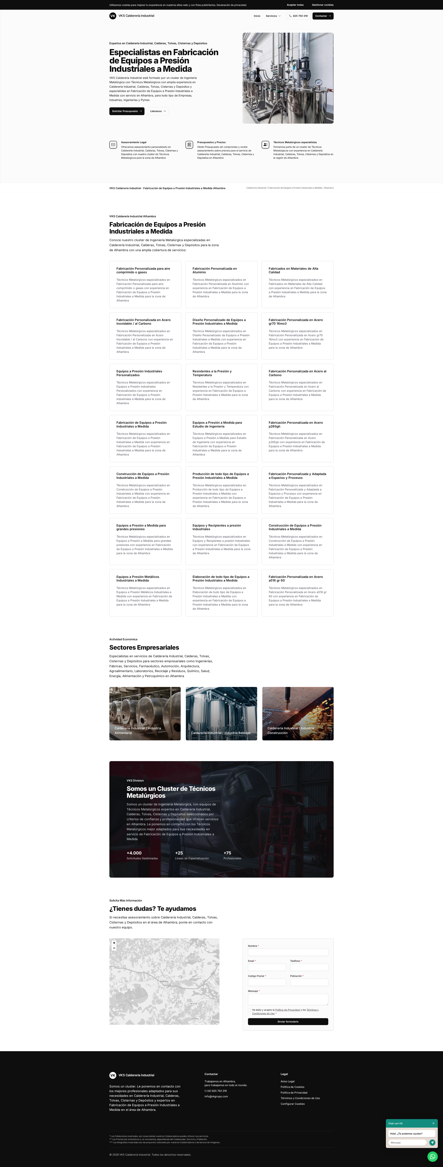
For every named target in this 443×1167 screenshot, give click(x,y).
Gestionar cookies (323, 4)
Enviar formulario (288, 1021)
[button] (164, 981)
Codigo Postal (257, 975)
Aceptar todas (295, 4)
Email (252, 960)
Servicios (271, 15)
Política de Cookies (292, 1087)
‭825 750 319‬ (300, 15)
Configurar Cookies (293, 1103)
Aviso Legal (288, 1081)
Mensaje (254, 990)
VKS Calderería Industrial (136, 15)
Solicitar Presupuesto (125, 111)
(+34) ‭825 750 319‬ (216, 1090)
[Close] (433, 1123)
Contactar (321, 15)
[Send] (432, 1143)
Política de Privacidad (287, 1009)
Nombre (253, 945)
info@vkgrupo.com (216, 1096)
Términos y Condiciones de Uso (300, 1098)
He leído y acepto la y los (285, 1011)
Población (297, 975)
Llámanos (156, 111)
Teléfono (296, 960)
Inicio (257, 15)
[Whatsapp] (432, 1156)
